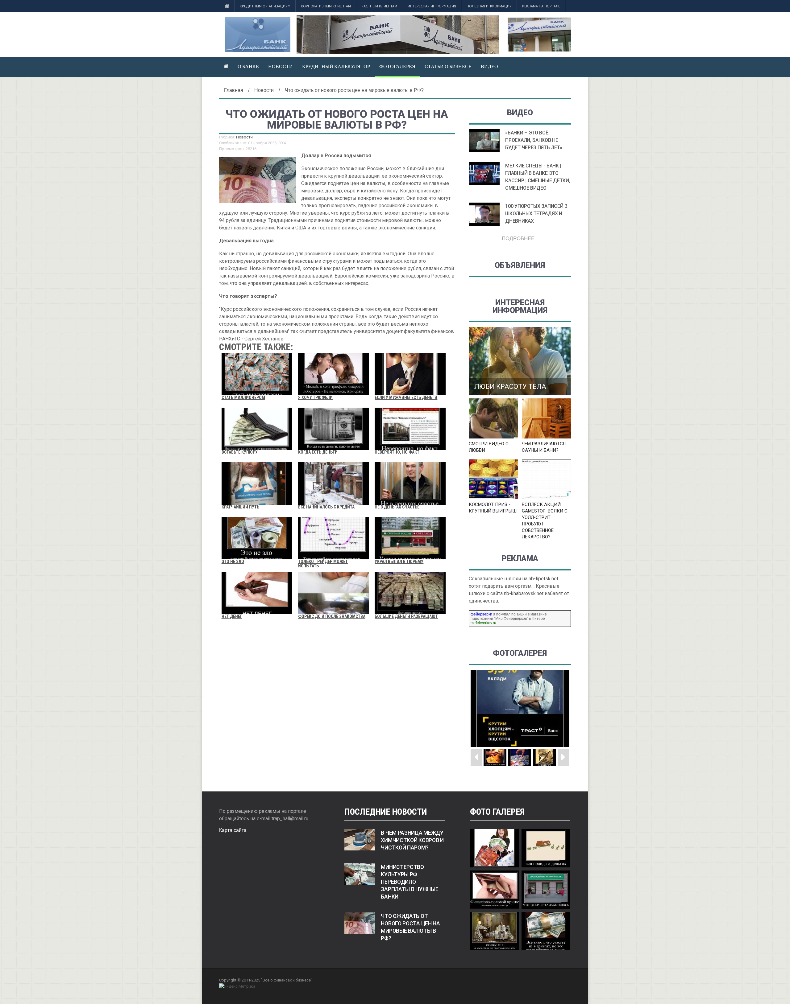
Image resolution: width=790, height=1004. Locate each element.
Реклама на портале (541, 6)
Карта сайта (233, 830)
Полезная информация (489, 6)
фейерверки (481, 614)
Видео (489, 66)
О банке (248, 66)
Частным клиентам (379, 6)
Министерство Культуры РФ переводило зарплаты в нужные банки (409, 882)
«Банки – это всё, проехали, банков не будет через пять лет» (533, 140)
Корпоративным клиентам (326, 6)
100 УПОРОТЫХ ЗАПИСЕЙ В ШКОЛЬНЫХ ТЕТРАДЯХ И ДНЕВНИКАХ (536, 213)
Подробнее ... (520, 238)
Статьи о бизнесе (448, 66)
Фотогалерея (397, 66)
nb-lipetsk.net (543, 579)
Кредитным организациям (265, 6)
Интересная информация (432, 6)
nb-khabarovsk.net (523, 593)
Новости (280, 66)
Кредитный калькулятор (336, 66)
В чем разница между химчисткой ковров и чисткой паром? (412, 840)
